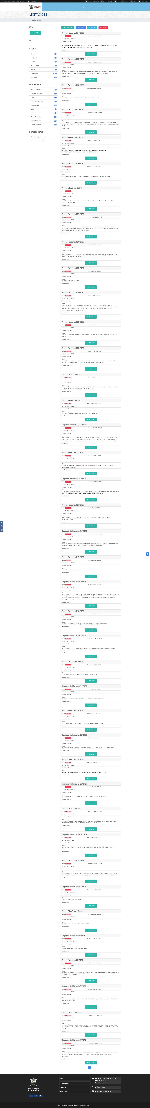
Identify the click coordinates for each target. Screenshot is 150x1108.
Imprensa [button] (93, 7)
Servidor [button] (101, 7)
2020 (34, 32)
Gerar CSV (92, 27)
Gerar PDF (103, 27)
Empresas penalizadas (37, 140)
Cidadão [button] (64, 7)
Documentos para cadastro (38, 137)
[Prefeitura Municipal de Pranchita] (36, 7)
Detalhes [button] (91, 53)
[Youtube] (1, 526)
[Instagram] (1, 530)
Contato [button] (117, 7)
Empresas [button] (72, 7)
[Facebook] (1, 522)
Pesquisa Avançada (68, 27)
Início (50, 7)
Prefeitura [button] (56, 7)
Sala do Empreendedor (83, 7)
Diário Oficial (109, 7)
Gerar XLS (81, 27)
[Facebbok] (31, 1096)
